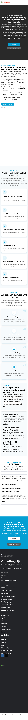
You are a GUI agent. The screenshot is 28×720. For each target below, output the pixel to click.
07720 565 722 (4, 575)
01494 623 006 (4, 572)
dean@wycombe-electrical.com (8, 577)
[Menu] (26, 2)
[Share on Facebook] (2, 655)
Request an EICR (14, 44)
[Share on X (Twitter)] (6, 655)
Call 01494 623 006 (14, 48)
